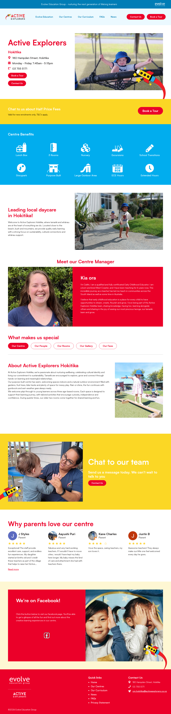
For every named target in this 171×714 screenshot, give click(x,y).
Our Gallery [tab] (86, 345)
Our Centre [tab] (18, 345)
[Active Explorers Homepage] (15, 17)
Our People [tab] (41, 345)
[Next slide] (165, 551)
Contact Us (135, 16)
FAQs (102, 16)
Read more (13, 569)
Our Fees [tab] (108, 345)
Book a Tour (156, 16)
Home (94, 682)
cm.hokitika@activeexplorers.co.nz (150, 691)
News (113, 16)
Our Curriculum (86, 16)
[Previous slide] (5, 551)
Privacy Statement (100, 702)
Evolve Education (44, 16)
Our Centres (65, 16)
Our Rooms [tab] (63, 345)
